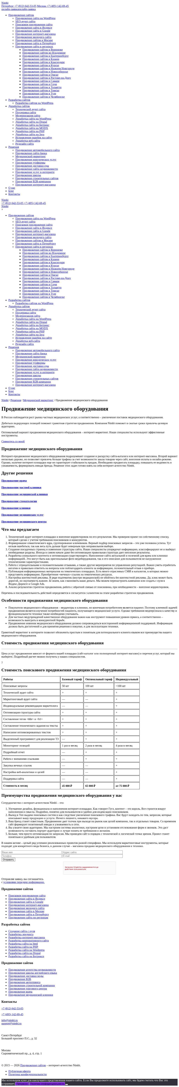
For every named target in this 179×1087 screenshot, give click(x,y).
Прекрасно (22, 1083)
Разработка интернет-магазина (26, 937)
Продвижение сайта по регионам (28, 917)
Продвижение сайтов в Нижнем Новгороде (48, 68)
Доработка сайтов (19, 106)
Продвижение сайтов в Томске (40, 90)
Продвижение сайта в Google (32, 30)
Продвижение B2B (19, 979)
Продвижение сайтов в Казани (40, 59)
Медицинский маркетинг (30, 156)
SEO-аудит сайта (25, 21)
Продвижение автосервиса (24, 982)
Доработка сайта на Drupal (31, 121)
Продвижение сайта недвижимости (36, 168)
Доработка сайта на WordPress (33, 118)
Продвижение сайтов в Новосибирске (45, 71)
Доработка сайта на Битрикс (32, 124)
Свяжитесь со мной (13, 441)
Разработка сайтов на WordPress (34, 103)
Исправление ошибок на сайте (33, 137)
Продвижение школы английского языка (32, 972)
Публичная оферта (19, 1071)
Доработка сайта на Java (29, 134)
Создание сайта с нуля (21, 931)
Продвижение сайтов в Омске (40, 74)
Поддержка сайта (25, 112)
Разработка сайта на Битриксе (26, 956)
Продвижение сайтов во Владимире (44, 52)
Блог (11, 190)
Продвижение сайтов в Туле (39, 93)
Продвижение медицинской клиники (30, 994)
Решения (13, 146)
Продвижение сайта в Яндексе (33, 27)
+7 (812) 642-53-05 (12, 203)
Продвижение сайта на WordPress (35, 18)
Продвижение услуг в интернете (35, 172)
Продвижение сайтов (21, 15)
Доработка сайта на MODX (31, 128)
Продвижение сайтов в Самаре (40, 81)
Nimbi (4, 2)
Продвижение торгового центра (27, 988)
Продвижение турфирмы (30, 162)
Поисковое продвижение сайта (33, 24)
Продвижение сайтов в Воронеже (42, 49)
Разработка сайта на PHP (23, 946)
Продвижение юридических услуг (35, 159)
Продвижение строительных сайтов (36, 178)
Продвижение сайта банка (31, 153)
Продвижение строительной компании (31, 985)
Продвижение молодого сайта (33, 37)
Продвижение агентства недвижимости (32, 969)
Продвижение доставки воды (26, 975)
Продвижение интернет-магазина (35, 33)
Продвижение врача (20, 991)
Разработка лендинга (20, 934)
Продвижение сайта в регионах (34, 46)
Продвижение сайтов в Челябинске (43, 96)
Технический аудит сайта (30, 109)
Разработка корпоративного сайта (28, 940)
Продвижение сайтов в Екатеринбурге (45, 55)
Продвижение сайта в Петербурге (35, 43)
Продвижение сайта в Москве (26, 911)
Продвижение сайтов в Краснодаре (43, 62)
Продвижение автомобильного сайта (37, 150)
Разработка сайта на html (23, 943)
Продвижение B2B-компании (33, 181)
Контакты (14, 194)
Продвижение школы (28, 175)
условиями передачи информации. (24, 882)
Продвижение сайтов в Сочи (39, 84)
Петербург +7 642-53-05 (18, 6)
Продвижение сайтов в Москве (34, 40)
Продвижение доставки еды (32, 165)
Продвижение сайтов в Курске (40, 65)
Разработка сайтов (19, 99)
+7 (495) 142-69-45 (34, 203)
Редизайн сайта (24, 143)
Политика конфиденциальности (27, 1074)
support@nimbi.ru (11, 1023)
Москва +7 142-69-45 (53, 6)
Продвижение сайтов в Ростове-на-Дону (46, 77)
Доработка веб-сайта (27, 140)
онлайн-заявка (18, 9)
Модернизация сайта (27, 115)
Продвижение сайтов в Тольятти (42, 87)
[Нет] (66, 1084)
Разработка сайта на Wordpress (26, 950)
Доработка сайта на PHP (30, 131)
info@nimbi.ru (9, 1020)
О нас (11, 187)
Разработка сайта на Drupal (24, 953)
